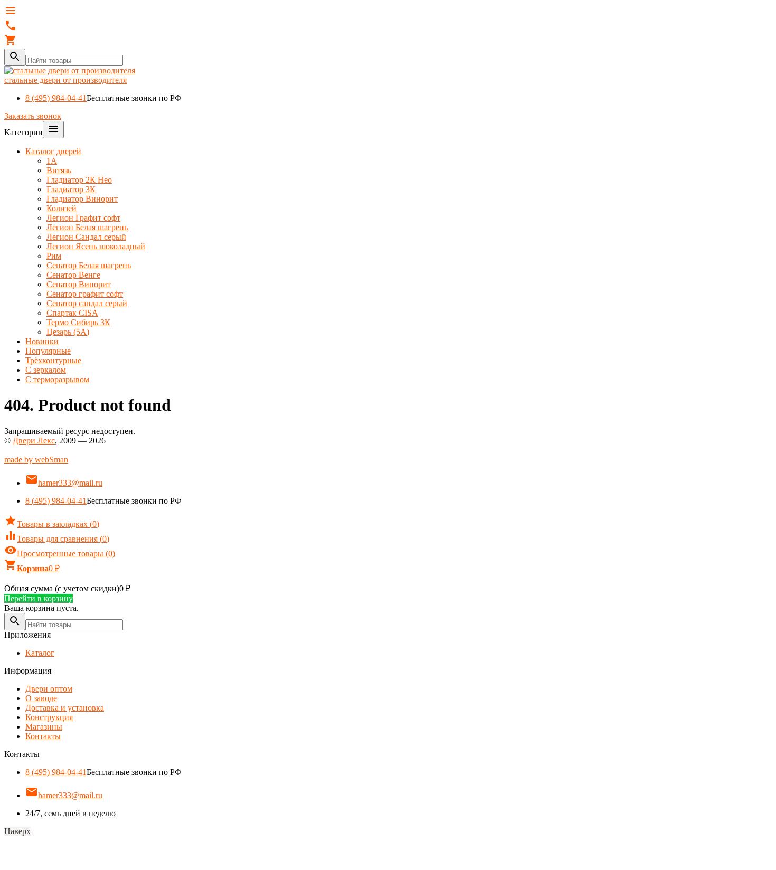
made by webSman (36, 459)
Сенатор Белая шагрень (88, 265)
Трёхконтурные (53, 360)
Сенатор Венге (73, 274)
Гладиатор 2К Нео (79, 179)
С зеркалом (45, 369)
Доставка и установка (64, 707)
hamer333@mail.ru (63, 482)
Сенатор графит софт (84, 293)
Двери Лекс (34, 440)
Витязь (58, 170)
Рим (53, 255)
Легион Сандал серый (86, 236)
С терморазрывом (57, 379)
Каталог (39, 652)
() (51, 523)
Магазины (43, 726)
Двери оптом (48, 688)
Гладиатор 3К (71, 189)
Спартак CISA (72, 312)
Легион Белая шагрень (87, 227)
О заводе (41, 698)
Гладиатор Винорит (82, 198)
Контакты (43, 736)
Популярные (48, 350)
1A (51, 160)
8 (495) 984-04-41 (56, 97)
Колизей (61, 208)
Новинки (42, 341)
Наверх (17, 831)
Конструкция (49, 717)
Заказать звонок (32, 115)
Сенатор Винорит (78, 284)
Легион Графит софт (83, 217)
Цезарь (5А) (67, 331)
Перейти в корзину (38, 598)
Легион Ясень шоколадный (95, 246)
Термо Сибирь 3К (78, 322)
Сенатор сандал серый (86, 303)
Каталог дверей (53, 151)
